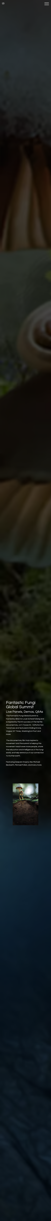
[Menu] (46, 4)
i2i (3, 3)
